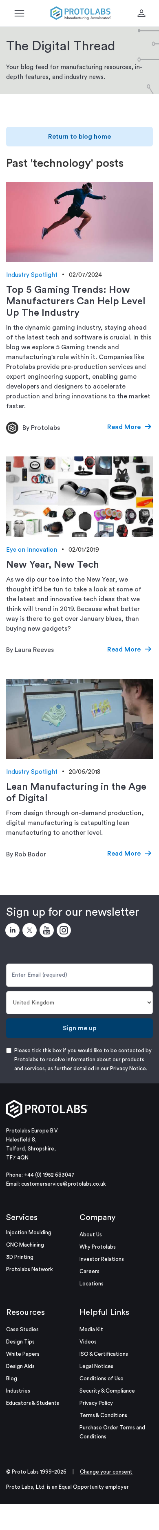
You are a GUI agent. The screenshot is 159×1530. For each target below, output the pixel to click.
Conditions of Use (102, 1378)
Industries (18, 1390)
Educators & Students (32, 1403)
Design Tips (20, 1341)
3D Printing (19, 1257)
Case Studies (22, 1329)
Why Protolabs (98, 1246)
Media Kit (91, 1329)
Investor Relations (102, 1259)
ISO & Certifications (104, 1354)
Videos (88, 1341)
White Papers (23, 1354)
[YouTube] (48, 931)
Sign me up (79, 1028)
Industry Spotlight (31, 275)
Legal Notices (96, 1366)
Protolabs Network (29, 1269)
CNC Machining (25, 1244)
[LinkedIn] (14, 931)
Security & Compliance (107, 1390)
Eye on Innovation (31, 550)
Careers (89, 1271)
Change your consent (106, 1471)
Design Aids (20, 1366)
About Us (91, 1234)
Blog (11, 1378)
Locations (92, 1283)
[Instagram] (65, 931)
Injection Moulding (28, 1232)
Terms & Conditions (103, 1415)
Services (22, 1217)
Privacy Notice (128, 1068)
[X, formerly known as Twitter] (31, 931)
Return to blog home (79, 136)
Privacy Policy (96, 1403)
